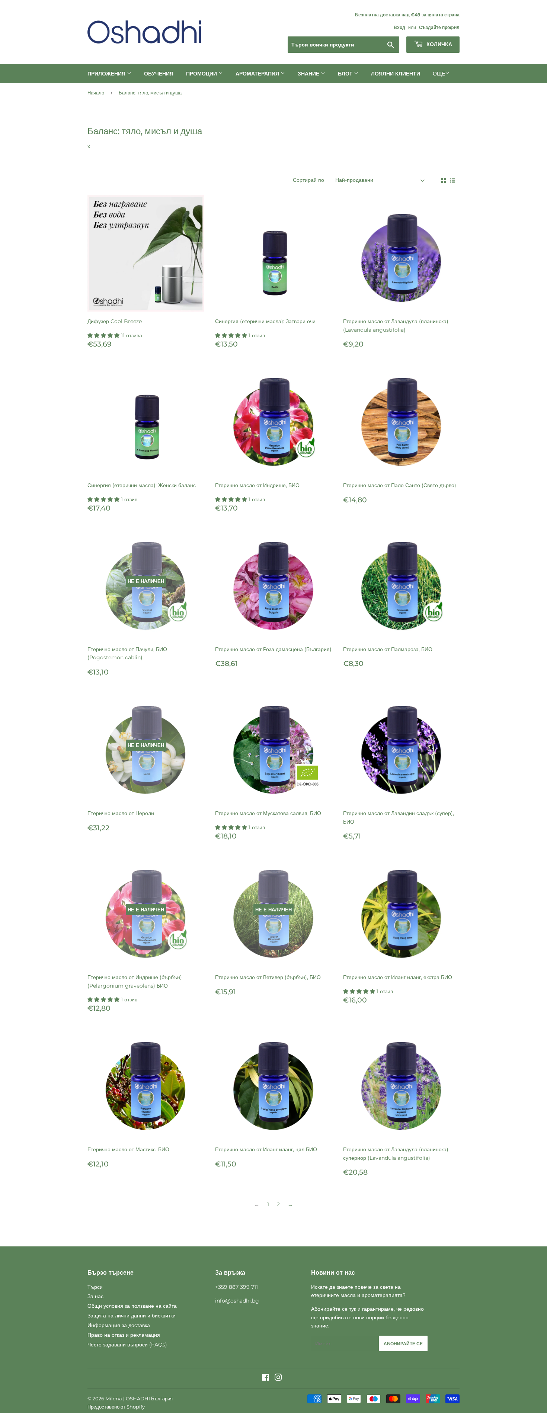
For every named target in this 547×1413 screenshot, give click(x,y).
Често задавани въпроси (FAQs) (127, 1344)
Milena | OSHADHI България (139, 1398)
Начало (95, 93)
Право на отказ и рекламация (123, 1335)
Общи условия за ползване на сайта (132, 1306)
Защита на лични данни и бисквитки (131, 1315)
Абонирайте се (403, 1343)
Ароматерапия (258, 73)
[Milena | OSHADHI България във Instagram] (278, 1378)
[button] (104, 335)
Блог (346, 73)
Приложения (107, 73)
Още (439, 73)
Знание (309, 73)
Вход (399, 27)
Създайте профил (439, 27)
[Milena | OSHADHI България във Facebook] (265, 1378)
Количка (438, 44)
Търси (95, 1287)
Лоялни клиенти (395, 73)
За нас (95, 1296)
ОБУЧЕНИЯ (158, 73)
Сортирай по (308, 180)
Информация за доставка (118, 1325)
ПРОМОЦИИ (202, 73)
